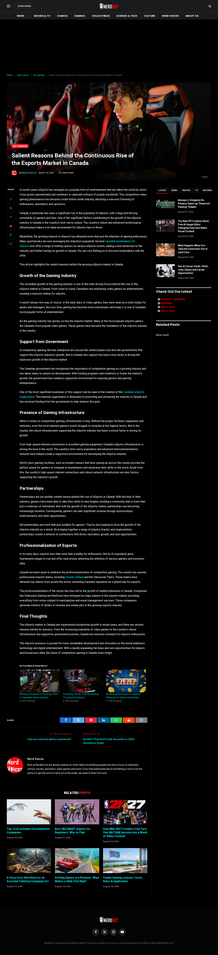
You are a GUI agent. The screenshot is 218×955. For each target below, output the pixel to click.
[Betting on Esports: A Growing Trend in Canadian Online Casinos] (39, 680)
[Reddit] (11, 226)
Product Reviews (173, 299)
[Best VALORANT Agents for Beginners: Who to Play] (77, 811)
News (20, 16)
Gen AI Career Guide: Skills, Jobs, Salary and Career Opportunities (193, 269)
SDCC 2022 (168, 310)
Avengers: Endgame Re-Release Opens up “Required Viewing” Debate (194, 203)
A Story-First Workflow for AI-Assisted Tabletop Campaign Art (28, 879)
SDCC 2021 (168, 307)
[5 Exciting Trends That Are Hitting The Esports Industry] (83, 680)
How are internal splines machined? (49, 739)
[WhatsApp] (11, 235)
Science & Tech (126, 16)
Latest (162, 190)
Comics (62, 16)
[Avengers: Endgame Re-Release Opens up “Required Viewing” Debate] (165, 204)
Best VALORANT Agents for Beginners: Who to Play (72, 830)
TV (196, 190)
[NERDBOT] (109, 6)
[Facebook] (11, 199)
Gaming (79, 16)
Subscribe (24, 6)
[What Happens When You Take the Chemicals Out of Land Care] (165, 249)
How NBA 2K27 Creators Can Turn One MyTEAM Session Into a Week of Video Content (125, 832)
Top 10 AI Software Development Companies (28, 830)
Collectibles (101, 16)
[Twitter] (11, 208)
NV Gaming (20, 146)
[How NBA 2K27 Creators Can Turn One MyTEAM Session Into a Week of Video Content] (125, 811)
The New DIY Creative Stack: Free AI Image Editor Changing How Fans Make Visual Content (193, 226)
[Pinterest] (11, 217)
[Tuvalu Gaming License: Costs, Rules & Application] (125, 860)
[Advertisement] (109, 47)
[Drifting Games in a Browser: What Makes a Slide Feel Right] (77, 860)
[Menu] (8, 6)
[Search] (209, 6)
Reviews (207, 190)
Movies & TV (42, 16)
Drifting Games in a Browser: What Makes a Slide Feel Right (77, 879)
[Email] (11, 244)
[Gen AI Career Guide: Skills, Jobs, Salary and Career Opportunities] (165, 270)
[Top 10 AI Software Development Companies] (29, 811)
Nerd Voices (170, 16)
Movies (186, 190)
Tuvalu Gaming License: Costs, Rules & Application (123, 879)
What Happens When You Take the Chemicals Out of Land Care (192, 249)
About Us (191, 16)
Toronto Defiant (74, 577)
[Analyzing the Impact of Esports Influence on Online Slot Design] (126, 680)
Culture (149, 16)
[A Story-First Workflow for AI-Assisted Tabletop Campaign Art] (29, 860)
